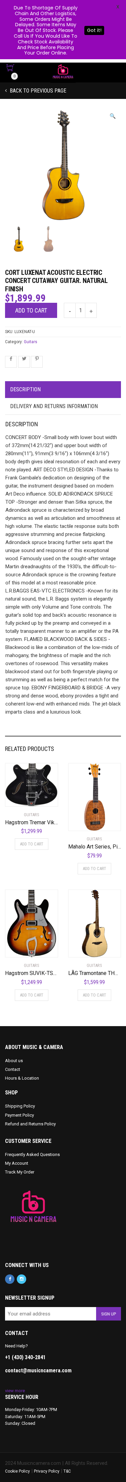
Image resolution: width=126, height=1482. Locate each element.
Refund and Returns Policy (30, 1123)
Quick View (24, 797)
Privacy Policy (46, 1471)
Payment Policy (19, 1115)
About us (14, 1060)
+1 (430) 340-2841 (25, 1357)
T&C (67, 1471)
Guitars (30, 341)
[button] (113, 116)
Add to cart (31, 310)
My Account (16, 1163)
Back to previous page (37, 90)
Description (25, 389)
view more (15, 1390)
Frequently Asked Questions (32, 1154)
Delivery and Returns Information (54, 406)
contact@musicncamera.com (38, 1370)
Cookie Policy (17, 1471)
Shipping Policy (20, 1106)
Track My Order (19, 1171)
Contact (12, 1069)
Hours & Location (22, 1078)
